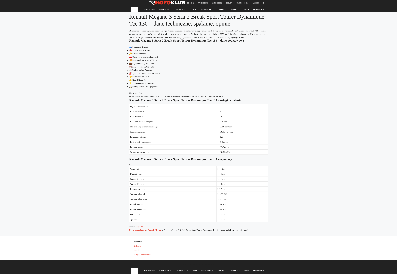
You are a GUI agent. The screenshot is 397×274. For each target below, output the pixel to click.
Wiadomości (203, 3)
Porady (229, 3)
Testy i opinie (242, 3)
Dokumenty (206, 9)
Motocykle (180, 9)
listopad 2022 (139, 226)
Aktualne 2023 (149, 9)
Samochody (217, 3)
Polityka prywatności (142, 254)
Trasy (246, 9)
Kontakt (136, 250)
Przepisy (255, 3)
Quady (194, 9)
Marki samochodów (137, 230)
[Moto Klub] (167, 3)
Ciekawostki (258, 9)
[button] (263, 3)
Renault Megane (155, 230)
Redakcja (137, 246)
